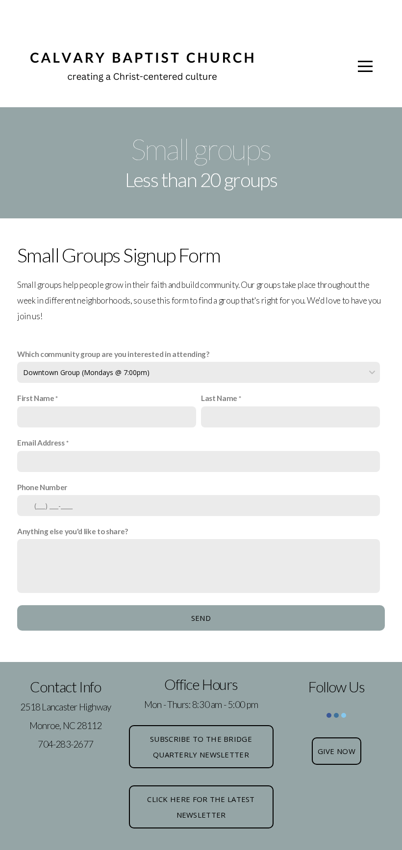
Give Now (336, 751)
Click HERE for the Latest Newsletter (201, 807)
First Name (35, 398)
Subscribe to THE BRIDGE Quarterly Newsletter (201, 746)
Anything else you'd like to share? (72, 531)
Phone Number (42, 487)
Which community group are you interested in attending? (113, 354)
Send (201, 618)
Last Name (219, 398)
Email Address (41, 442)
